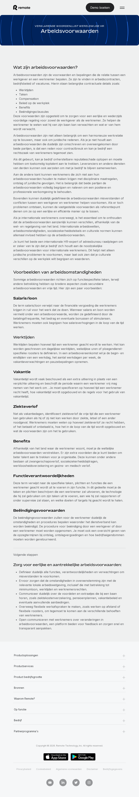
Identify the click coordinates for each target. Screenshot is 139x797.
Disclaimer (92, 769)
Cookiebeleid (43, 769)
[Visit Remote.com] (21, 7)
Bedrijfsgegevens (112, 769)
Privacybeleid (23, 769)
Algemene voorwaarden (69, 769)
